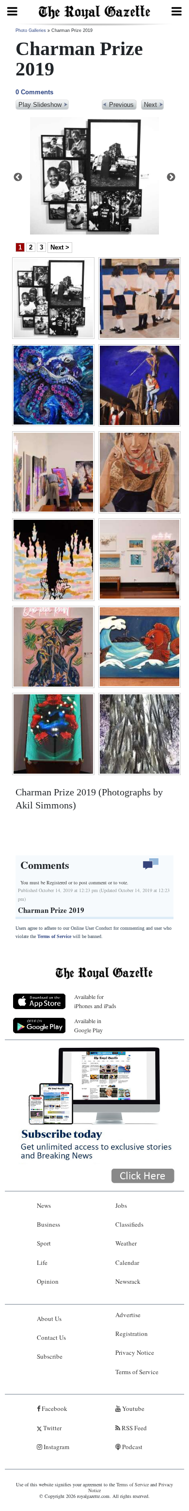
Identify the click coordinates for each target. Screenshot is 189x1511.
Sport (44, 1243)
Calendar (127, 1262)
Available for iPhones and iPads (95, 1001)
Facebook (53, 1408)
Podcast (131, 1446)
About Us (49, 1318)
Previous (18, 177)
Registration (131, 1333)
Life (42, 1262)
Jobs (121, 1205)
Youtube (132, 1408)
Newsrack (128, 1281)
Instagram (55, 1446)
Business (48, 1224)
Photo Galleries (31, 30)
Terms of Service (54, 936)
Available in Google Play (88, 1025)
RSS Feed (133, 1427)
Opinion (48, 1281)
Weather (126, 1243)
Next (171, 177)
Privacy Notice (134, 1352)
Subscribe (50, 1356)
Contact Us (51, 1337)
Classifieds (129, 1224)
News (44, 1205)
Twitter (52, 1427)
